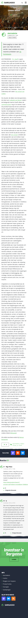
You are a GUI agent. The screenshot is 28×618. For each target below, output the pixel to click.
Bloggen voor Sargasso (9, 581)
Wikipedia (13, 433)
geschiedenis (16, 443)
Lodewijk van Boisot (15, 100)
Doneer (14, 559)
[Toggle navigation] (26, 2)
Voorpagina (14, 7)
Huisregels (6, 587)
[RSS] (13, 599)
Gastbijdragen (7, 590)
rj (6, 501)
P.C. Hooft (15, 59)
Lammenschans (6, 104)
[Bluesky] (9, 599)
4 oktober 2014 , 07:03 (9, 503)
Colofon (5, 578)
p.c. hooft (19, 445)
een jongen (14, 135)
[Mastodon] (4, 599)
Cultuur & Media (12, 37)
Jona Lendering (12, 33)
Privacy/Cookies (7, 584)
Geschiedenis (6, 575)
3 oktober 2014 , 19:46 (9, 469)
